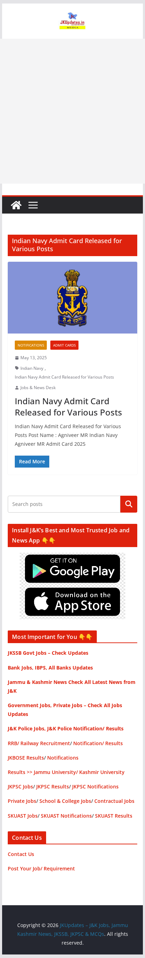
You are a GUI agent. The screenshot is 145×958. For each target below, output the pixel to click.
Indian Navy (31, 368)
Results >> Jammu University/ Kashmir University (66, 772)
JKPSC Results (52, 786)
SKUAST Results (113, 815)
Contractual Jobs (114, 801)
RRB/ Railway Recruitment (39, 743)
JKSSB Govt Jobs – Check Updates (48, 652)
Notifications (31, 345)
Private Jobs (22, 801)
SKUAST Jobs (23, 815)
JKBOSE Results (26, 757)
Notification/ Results (98, 743)
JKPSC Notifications (95, 786)
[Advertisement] (72, 111)
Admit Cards (64, 345)
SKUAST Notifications (66, 815)
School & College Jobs (65, 801)
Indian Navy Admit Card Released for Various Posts (64, 377)
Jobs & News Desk (38, 388)
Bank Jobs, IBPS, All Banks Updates (50, 667)
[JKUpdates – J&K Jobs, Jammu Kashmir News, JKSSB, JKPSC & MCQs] (16, 205)
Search (128, 504)
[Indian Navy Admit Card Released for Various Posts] (72, 298)
